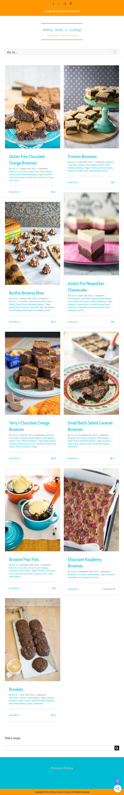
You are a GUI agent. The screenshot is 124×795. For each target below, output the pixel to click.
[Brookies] (32, 639)
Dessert (81, 165)
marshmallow (95, 171)
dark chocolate (38, 701)
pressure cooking (96, 307)
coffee (20, 701)
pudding (37, 574)
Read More (14, 192)
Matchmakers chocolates (33, 310)
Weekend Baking (28, 174)
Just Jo (15, 169)
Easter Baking (105, 298)
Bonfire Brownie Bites (26, 293)
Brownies (13, 171)
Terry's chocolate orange (26, 447)
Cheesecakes (74, 298)
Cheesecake (82, 304)
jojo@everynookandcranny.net (62, 11)
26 (54, 458)
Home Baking (46, 171)
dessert (101, 304)
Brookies (16, 689)
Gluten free (42, 177)
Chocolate (22, 171)
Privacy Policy (62, 768)
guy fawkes (49, 307)
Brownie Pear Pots (24, 559)
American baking (105, 168)
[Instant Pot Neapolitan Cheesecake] (91, 233)
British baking (50, 441)
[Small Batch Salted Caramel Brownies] (91, 373)
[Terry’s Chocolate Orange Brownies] (32, 373)
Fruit (70, 301)
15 (54, 322)
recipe (51, 177)
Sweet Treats (15, 174)
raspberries (87, 577)
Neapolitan (83, 307)
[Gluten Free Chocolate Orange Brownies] (32, 106)
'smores (93, 168)
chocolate (13, 177)
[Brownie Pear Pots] (32, 509)
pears (30, 574)
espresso (50, 701)
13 (54, 192)
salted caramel (85, 444)
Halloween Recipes (37, 301)
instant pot (72, 307)
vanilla (81, 310)
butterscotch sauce (26, 444)
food (34, 177)
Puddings (13, 571)
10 (113, 458)
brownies (48, 174)
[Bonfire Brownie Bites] (32, 243)
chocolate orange (43, 444)
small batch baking (101, 444)
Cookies (22, 698)
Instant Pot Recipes (81, 301)
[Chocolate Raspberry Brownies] (91, 509)
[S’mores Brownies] (91, 106)
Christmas (23, 438)
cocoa (11, 574)
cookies (80, 171)
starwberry (72, 310)
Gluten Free (33, 171)
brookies (50, 698)
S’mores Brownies (82, 156)
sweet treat (14, 180)
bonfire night (14, 307)
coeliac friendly (25, 177)
